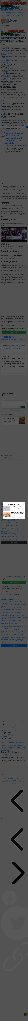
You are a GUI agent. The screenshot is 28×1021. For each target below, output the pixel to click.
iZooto (24, 517)
